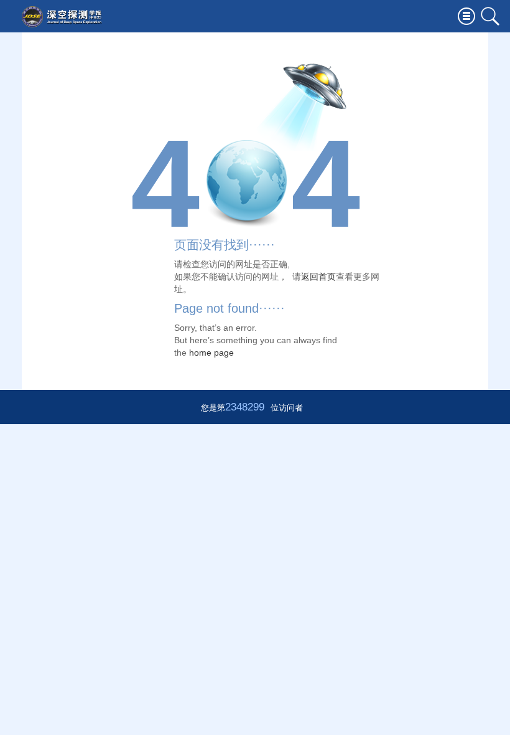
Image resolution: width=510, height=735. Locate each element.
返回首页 (318, 277)
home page (211, 353)
